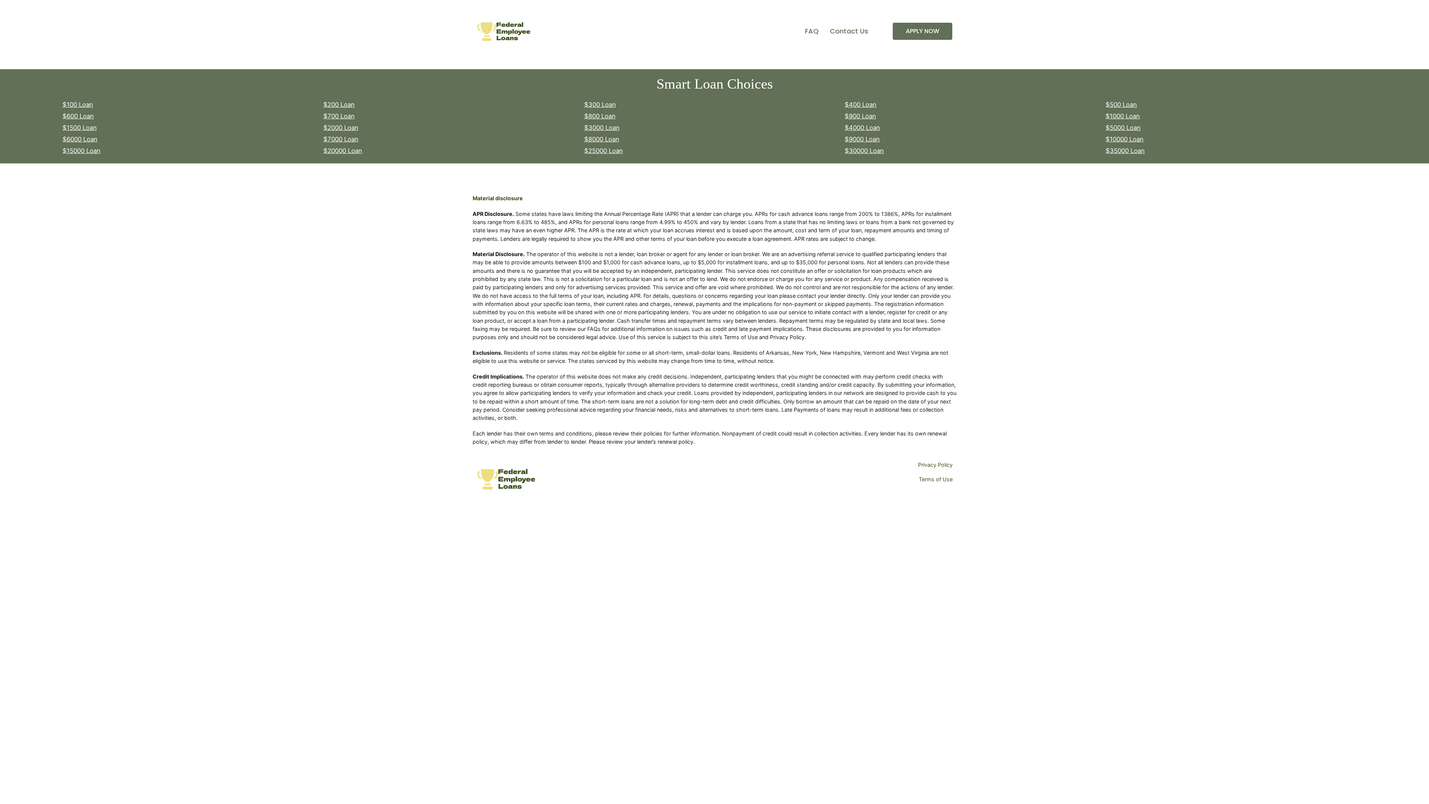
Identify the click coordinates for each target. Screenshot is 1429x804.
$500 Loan (1121, 104)
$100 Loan (78, 104)
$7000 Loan (340, 139)
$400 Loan (860, 104)
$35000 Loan (1125, 150)
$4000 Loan (862, 127)
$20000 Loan (342, 150)
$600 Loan (78, 116)
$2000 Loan (340, 127)
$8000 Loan (601, 139)
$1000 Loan (1123, 116)
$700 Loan (339, 116)
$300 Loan (600, 104)
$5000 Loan (1123, 127)
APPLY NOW (922, 31)
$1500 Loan (80, 127)
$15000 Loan (81, 150)
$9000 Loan (862, 139)
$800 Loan (600, 116)
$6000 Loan (80, 139)
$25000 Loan (603, 150)
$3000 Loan (602, 127)
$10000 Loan (1125, 139)
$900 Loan (860, 116)
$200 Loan (339, 104)
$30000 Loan (864, 150)
